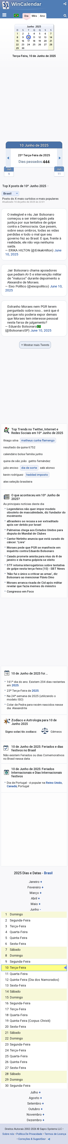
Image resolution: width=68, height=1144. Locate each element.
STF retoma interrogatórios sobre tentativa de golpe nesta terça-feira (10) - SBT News (36, 566)
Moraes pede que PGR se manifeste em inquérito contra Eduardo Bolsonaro (34, 549)
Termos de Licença (55, 1134)
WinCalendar (26, 4)
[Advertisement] (34, 102)
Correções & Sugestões (31, 1139)
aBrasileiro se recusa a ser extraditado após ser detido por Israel (32, 522)
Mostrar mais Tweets (35, 345)
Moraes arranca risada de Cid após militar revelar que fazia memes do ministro (34, 584)
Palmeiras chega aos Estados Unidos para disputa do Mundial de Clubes (35, 531)
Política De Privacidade (29, 1134)
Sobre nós (8, 1134)
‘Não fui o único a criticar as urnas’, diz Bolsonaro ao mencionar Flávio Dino (32, 575)
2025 (15, 685)
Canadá (12, 786)
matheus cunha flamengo (38, 440)
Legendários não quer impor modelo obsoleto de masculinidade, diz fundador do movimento (36, 512)
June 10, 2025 (40, 330)
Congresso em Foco (20, 591)
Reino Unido (54, 782)
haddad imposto (37, 474)
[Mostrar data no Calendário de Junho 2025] (34, 42)
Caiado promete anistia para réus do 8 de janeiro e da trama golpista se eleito (34, 558)
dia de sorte (29, 467)
